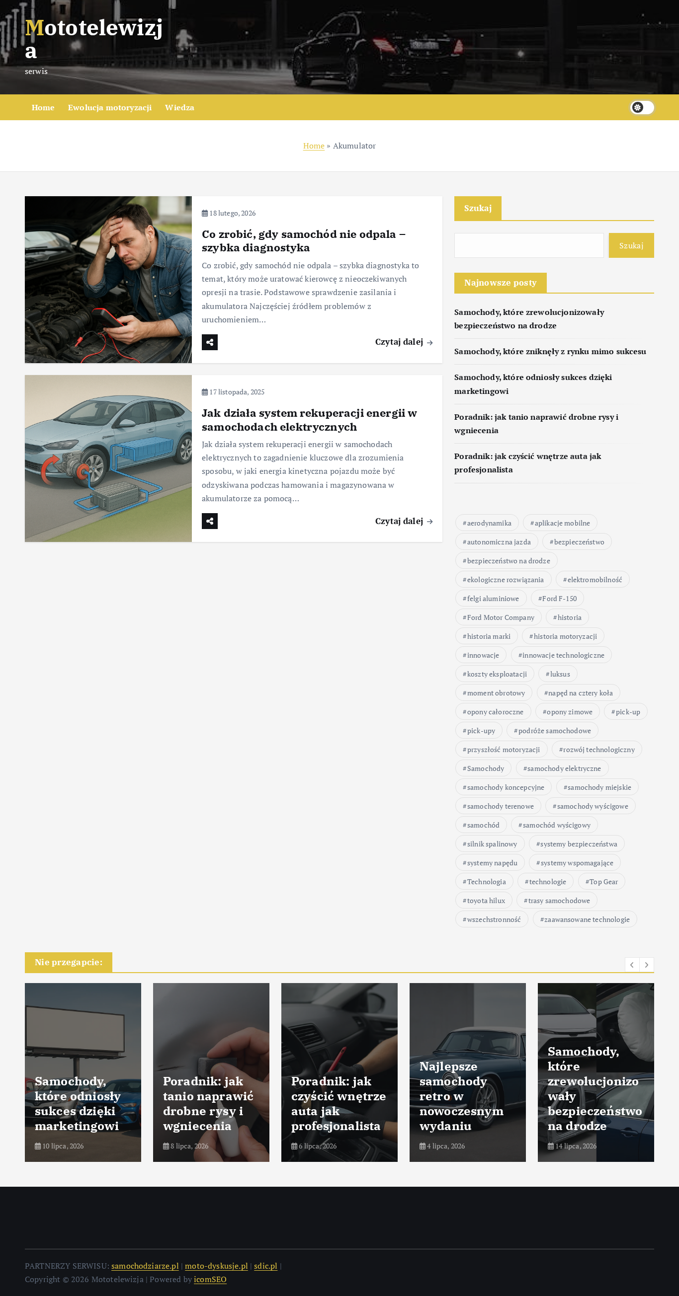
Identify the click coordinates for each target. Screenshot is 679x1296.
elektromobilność (595, 579)
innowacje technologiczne (563, 655)
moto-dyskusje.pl (216, 1265)
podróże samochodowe (554, 730)
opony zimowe (570, 711)
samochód (483, 825)
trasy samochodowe (559, 900)
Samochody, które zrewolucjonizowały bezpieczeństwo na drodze (595, 1088)
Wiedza (179, 107)
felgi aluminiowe (493, 598)
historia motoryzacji (565, 636)
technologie (548, 881)
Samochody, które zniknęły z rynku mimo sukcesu (550, 351)
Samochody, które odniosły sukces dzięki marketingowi (78, 1103)
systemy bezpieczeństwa (578, 843)
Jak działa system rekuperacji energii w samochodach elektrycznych (309, 419)
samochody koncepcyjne (505, 787)
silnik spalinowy (492, 843)
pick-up (628, 711)
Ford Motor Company (500, 617)
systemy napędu (492, 862)
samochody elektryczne (564, 768)
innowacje (483, 655)
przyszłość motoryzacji (503, 749)
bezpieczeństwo (579, 541)
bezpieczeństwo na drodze (508, 560)
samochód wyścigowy (557, 825)
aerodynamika (489, 523)
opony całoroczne (495, 711)
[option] (83, 1072)
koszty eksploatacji (497, 674)
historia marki (488, 636)
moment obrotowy (496, 692)
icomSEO (210, 1279)
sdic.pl (265, 1265)
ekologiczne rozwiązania (505, 579)
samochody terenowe (500, 806)
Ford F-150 (559, 598)
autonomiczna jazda (499, 541)
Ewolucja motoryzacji (110, 107)
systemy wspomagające (577, 862)
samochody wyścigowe (592, 806)
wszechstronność (494, 919)
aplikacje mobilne (563, 523)
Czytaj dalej (400, 341)
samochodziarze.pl (145, 1265)
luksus (560, 674)
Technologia (486, 881)
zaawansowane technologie (587, 919)
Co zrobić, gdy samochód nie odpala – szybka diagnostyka (304, 241)
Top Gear (604, 881)
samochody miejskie (599, 787)
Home (43, 107)
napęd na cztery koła (580, 692)
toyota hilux (486, 900)
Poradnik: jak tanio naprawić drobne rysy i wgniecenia (208, 1103)
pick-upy (481, 730)
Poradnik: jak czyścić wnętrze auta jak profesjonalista (338, 1103)
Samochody (485, 768)
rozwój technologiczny (598, 749)
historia (570, 617)
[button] (632, 964)
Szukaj (478, 208)
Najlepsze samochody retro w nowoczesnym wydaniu (462, 1096)
